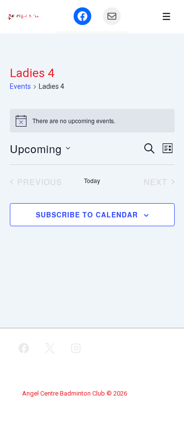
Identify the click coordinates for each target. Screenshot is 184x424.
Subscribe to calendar (87, 214)
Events (20, 86)
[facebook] (24, 348)
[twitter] (50, 348)
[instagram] (76, 348)
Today (92, 181)
